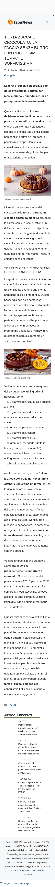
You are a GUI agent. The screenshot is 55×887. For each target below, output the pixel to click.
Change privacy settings (14, 883)
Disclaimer (27, 874)
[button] (47, 22)
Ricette (13, 705)
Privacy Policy (38, 870)
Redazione (25, 870)
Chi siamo (13, 870)
